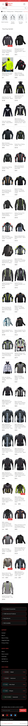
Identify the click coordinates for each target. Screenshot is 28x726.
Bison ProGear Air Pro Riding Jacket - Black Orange (7, 191)
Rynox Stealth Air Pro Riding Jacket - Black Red (20, 331)
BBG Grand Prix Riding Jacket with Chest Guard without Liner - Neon (7, 500)
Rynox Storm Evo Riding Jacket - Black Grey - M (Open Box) (7, 574)
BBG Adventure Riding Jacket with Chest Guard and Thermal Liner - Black (20, 450)
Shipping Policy (5, 640)
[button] (3, 4)
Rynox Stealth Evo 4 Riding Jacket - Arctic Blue (7, 331)
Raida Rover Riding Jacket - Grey (7, 168)
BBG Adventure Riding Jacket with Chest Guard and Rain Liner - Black (7, 474)
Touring (26, 11)
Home (4, 11)
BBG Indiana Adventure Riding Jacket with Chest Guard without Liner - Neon (20, 499)
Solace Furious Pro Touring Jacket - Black (19, 214)
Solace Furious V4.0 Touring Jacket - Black (7, 284)
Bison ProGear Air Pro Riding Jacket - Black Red (19, 167)
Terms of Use (5, 661)
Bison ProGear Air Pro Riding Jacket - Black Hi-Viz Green (7, 308)
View (24, 672)
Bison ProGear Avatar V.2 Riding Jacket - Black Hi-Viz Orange (20, 526)
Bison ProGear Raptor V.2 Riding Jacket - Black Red (19, 74)
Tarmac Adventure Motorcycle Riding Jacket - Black (7, 51)
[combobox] (14, 8)
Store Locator (5, 654)
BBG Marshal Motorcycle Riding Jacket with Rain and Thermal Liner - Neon (20, 120)
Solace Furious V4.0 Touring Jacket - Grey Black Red (20, 354)
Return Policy (5, 638)
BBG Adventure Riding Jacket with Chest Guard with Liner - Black (7, 402)
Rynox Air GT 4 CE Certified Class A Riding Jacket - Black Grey (20, 50)
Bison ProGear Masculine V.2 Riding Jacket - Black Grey (20, 402)
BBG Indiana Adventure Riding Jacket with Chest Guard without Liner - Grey (7, 525)
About (3, 651)
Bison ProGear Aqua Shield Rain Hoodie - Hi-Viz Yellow (7, 74)
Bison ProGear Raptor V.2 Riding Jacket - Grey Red (6, 550)
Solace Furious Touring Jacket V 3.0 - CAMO (20, 284)
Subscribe (23, 710)
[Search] (25, 8)
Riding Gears (10, 11)
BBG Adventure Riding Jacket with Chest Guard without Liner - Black (20, 474)
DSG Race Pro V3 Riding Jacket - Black (7, 98)
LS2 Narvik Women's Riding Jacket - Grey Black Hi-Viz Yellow (7, 261)
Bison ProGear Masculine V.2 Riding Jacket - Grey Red (7, 237)
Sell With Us (5, 659)
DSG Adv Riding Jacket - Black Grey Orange (7, 378)
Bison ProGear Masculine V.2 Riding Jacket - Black (7, 144)
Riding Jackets (18, 11)
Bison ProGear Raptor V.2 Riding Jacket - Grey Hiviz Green (19, 377)
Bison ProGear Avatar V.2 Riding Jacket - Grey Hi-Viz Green (7, 354)
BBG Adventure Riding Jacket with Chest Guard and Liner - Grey (19, 573)
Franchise (4, 656)
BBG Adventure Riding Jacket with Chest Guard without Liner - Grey (7, 450)
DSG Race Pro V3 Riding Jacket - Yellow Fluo (19, 97)
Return (3, 635)
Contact (4, 633)
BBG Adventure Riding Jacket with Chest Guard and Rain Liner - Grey (20, 426)
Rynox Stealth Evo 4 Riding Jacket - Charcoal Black (7, 214)
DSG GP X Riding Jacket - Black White (7, 122)
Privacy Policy (5, 643)
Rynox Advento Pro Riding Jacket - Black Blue (20, 237)
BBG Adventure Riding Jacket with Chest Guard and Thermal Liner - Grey (7, 426)
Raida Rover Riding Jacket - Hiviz (20, 145)
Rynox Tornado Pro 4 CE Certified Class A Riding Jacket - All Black (20, 549)
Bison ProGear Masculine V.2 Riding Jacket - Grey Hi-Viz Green (20, 260)
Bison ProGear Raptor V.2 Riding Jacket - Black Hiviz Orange (20, 307)
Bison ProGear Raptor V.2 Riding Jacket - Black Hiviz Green (20, 190)
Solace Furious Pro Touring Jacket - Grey (7, 596)
